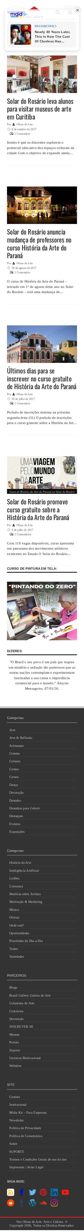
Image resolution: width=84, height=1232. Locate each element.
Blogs (13, 987)
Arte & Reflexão (20, 738)
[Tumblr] (21, 1205)
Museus (14, 1034)
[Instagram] (54, 1205)
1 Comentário (22, 133)
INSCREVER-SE (21, 1026)
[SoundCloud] (43, 1205)
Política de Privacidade (25, 1128)
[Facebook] (21, 1195)
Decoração (16, 792)
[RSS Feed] (10, 1195)
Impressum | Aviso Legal (26, 1167)
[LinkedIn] (54, 1195)
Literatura (16, 886)
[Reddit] (10, 1205)
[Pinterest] (43, 1195)
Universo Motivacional (25, 1058)
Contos (14, 769)
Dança (13, 785)
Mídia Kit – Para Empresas (27, 1112)
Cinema (14, 753)
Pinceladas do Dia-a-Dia (26, 941)
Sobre (13, 1144)
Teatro (13, 949)
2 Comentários (22, 534)
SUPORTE (16, 1152)
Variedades (16, 956)
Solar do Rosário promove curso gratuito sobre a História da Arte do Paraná (38, 509)
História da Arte (20, 862)
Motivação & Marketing (25, 902)
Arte (12, 730)
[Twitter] (32, 1195)
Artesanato (16, 746)
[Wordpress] (32, 1205)
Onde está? (16, 925)
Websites (15, 1066)
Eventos (14, 824)
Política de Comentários (25, 1136)
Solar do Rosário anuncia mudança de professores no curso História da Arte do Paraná (39, 243)
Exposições (17, 832)
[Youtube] (65, 1195)
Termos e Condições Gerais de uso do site (37, 1159)
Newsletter (16, 1120)
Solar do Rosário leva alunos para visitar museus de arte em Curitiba (40, 108)
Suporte (14, 1050)
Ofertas (14, 917)
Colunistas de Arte (22, 1003)
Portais (14, 1042)
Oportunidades (19, 933)
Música (14, 910)
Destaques (16, 816)
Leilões (14, 878)
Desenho (15, 800)
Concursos (16, 1011)
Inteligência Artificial (24, 870)
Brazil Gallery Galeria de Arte (30, 995)
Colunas (14, 761)
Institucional (17, 1104)
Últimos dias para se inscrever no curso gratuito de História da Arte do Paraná (41, 378)
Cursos (14, 777)
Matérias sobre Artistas (25, 894)
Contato (14, 1097)
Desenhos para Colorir (24, 808)
